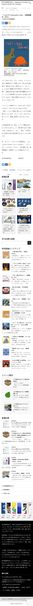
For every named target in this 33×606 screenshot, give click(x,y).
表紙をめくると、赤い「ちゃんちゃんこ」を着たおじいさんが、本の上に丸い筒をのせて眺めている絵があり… (21, 354)
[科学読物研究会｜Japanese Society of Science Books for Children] (17, 3)
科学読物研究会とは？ (8, 486)
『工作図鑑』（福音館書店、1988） (9, 170)
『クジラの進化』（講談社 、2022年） (21, 473)
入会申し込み (6, 493)
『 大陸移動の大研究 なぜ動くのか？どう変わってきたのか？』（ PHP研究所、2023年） (25, 229)
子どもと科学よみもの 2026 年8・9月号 (21, 423)
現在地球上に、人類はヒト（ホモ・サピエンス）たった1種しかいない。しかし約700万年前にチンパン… (21, 257)
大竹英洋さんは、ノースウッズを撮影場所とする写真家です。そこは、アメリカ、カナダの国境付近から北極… (16, 330)
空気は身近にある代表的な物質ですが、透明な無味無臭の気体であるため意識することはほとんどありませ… (21, 305)
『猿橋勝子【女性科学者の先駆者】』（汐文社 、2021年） (8, 193)
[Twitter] (25, 599)
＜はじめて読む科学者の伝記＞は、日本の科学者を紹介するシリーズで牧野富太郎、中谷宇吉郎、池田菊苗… (16, 465)
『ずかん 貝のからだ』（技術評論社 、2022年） (8, 210)
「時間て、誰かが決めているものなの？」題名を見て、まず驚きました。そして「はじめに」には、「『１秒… (21, 281)
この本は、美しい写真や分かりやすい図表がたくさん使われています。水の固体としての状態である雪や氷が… (21, 293)
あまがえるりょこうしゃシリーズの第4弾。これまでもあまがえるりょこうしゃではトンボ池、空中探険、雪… (21, 316)
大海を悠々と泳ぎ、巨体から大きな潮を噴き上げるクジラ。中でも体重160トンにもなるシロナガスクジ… (21, 477)
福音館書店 (7, 73)
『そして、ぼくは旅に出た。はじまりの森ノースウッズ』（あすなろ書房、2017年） (21, 324)
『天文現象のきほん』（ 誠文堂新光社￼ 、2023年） (24, 210)
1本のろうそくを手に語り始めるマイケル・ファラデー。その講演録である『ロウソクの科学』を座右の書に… (21, 269)
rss (22, 599)
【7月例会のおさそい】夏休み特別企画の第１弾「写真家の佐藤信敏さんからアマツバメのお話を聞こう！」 (21, 435)
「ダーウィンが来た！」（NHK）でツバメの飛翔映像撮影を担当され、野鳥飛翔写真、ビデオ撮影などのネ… (16, 441)
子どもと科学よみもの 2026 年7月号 (20, 449)
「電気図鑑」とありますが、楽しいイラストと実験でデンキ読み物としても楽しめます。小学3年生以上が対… (21, 342)
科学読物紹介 (11, 19)
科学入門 (5, 19)
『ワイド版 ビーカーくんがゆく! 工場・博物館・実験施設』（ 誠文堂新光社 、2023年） (8, 229)
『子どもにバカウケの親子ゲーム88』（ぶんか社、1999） (24, 170)
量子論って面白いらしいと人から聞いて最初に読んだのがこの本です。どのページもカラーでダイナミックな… (21, 366)
